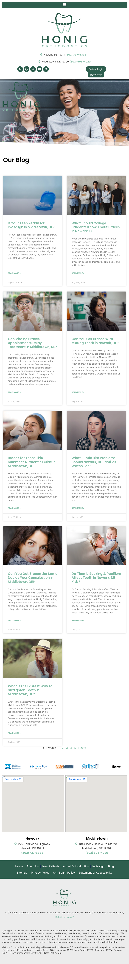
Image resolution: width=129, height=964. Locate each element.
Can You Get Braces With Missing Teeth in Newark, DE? (95, 341)
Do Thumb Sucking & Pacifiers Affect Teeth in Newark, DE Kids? (96, 577)
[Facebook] (20, 69)
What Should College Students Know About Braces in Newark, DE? (96, 227)
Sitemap (22, 872)
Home (19, 866)
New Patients (50, 866)
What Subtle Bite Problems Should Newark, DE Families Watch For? (94, 462)
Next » (82, 747)
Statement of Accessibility (95, 872)
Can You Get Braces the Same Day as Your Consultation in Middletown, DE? (32, 577)
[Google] (26, 69)
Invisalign (98, 866)
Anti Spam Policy (64, 872)
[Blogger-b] (46, 69)
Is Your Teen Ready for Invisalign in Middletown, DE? (31, 225)
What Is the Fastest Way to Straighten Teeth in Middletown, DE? (30, 690)
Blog (111, 866)
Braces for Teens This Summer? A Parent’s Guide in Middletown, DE (32, 462)
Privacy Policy (40, 872)
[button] (64, 4)
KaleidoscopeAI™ (64, 917)
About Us (33, 866)
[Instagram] (33, 69)
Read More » (14, 273)
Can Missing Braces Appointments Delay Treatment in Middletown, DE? (32, 343)
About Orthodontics (76, 866)
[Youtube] (39, 69)
